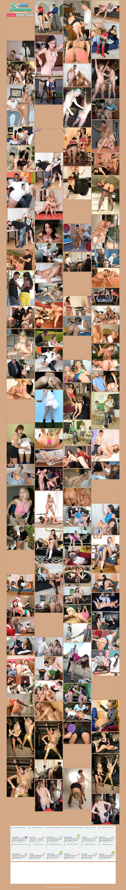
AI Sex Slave (11, 15)
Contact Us (77, 887)
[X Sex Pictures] (20, 6)
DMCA (71, 887)
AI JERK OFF (20, 15)
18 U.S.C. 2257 (63, 887)
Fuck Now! (29, 15)
